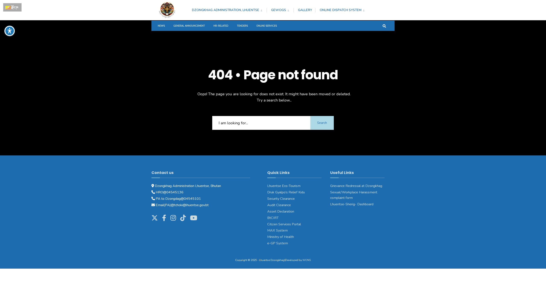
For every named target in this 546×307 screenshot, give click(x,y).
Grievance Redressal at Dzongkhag (356, 186)
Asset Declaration (280, 211)
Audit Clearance (279, 205)
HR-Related (220, 26)
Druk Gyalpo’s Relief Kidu (286, 192)
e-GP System (277, 243)
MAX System (277, 230)
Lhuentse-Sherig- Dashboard (351, 204)
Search (322, 123)
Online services (266, 26)
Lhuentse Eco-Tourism (284, 186)
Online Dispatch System (341, 10)
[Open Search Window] (384, 25)
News (161, 26)
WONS (306, 260)
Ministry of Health (280, 237)
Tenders (242, 26)
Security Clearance (281, 198)
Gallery (305, 10)
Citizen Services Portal (284, 224)
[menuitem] (229, 9)
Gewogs (278, 10)
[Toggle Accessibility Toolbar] (9, 31)
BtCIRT (273, 218)
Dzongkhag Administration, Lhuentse (225, 10)
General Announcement (189, 26)
